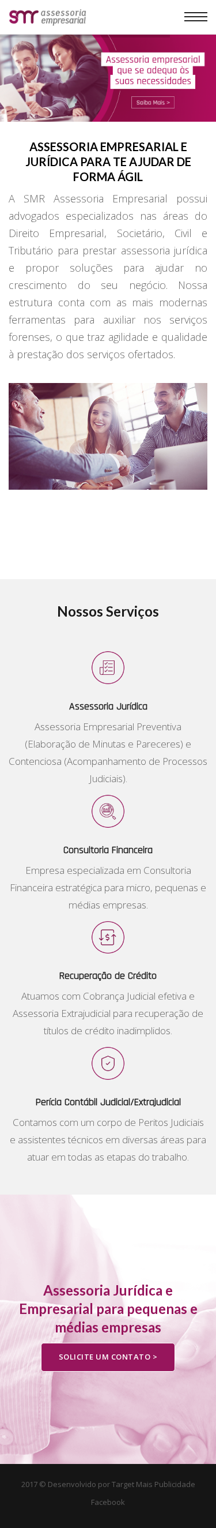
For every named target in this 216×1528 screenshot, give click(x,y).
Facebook (108, 1502)
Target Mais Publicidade (153, 1484)
